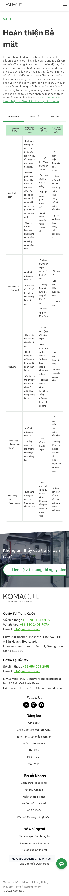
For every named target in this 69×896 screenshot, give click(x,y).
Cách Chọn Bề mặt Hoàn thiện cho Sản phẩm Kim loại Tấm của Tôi (32, 99)
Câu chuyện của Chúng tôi (34, 836)
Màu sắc (55, 116)
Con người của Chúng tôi (34, 843)
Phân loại (13, 116)
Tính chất (34, 116)
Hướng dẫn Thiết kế (34, 803)
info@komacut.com (27, 629)
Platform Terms (12, 886)
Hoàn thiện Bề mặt (34, 743)
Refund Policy (32, 886)
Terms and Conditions (16, 882)
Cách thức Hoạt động (34, 783)
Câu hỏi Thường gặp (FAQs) (34, 817)
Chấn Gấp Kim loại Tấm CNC (34, 730)
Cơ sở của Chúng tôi (34, 850)
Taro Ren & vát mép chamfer (34, 736)
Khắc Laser (33, 757)
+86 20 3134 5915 (36, 620)
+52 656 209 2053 (36, 666)
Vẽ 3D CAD (34, 810)
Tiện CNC (33, 764)
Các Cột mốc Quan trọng (34, 864)
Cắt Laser (33, 723)
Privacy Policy (40, 882)
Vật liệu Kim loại (33, 790)
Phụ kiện (34, 750)
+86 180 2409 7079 (34, 625)
